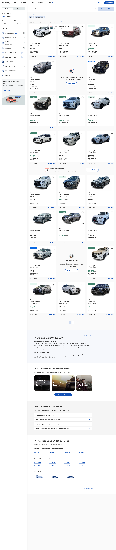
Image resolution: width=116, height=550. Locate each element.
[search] (95, 9)
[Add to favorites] (82, 26)
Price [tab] (3, 16)
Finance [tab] (9, 16)
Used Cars (7, 8)
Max (15, 20)
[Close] (71, 26)
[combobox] (62, 9)
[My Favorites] (99, 2)
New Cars (19, 8)
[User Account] (102, 2)
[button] (13, 52)
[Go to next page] (81, 322)
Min (2, 20)
